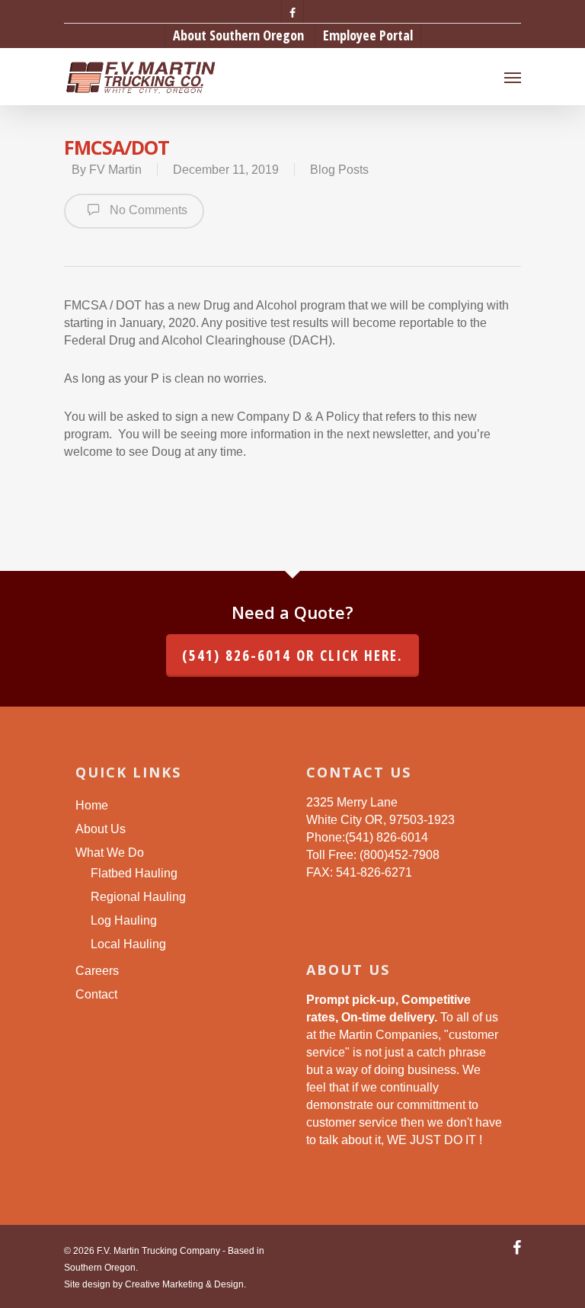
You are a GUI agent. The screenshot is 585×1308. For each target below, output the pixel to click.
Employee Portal (368, 35)
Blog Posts (339, 169)
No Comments (147, 210)
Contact (96, 994)
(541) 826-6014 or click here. (292, 655)
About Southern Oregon (238, 35)
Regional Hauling (138, 896)
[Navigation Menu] (512, 77)
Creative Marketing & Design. (185, 1284)
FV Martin (115, 169)
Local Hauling (128, 944)
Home (91, 805)
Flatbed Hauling (134, 873)
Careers (97, 970)
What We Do (109, 852)
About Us (100, 828)
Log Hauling (124, 920)
